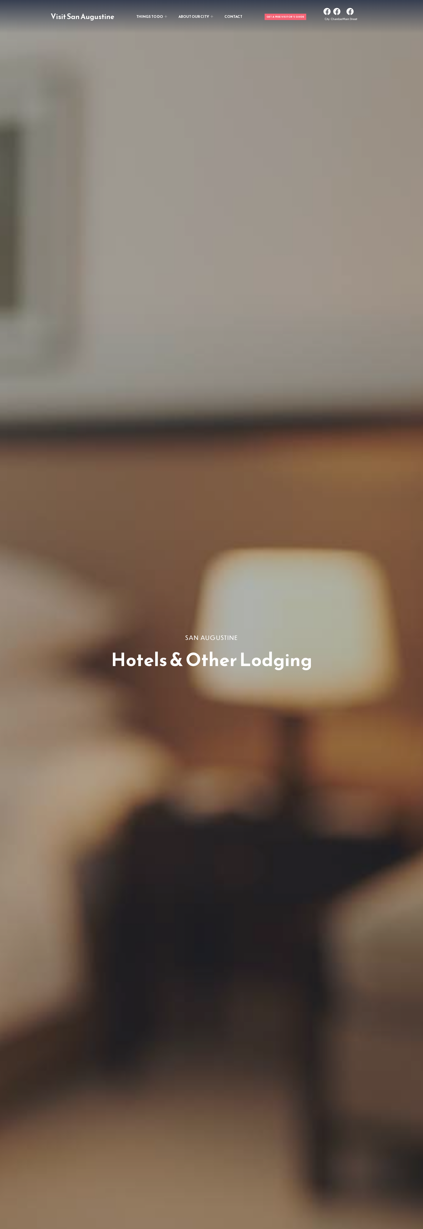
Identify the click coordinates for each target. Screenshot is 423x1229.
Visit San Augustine (82, 16)
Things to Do (149, 16)
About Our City (193, 16)
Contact (233, 16)
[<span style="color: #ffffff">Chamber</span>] (337, 11)
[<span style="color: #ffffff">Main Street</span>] (350, 11)
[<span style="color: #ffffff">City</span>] (327, 11)
